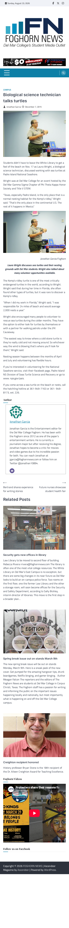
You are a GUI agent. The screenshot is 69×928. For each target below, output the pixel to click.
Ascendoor (23, 870)
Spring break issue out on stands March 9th (30, 658)
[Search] (63, 72)
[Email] (12, 470)
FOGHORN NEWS (32, 866)
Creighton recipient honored (21, 762)
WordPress (50, 870)
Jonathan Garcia (14, 106)
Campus (7, 90)
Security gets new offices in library (24, 554)
